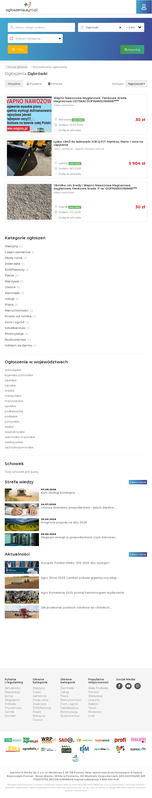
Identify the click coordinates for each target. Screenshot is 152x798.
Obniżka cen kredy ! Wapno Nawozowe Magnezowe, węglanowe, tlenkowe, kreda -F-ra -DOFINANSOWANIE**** (95, 187)
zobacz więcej (138, 482)
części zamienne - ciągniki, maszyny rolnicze (79, 148)
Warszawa (95, 696)
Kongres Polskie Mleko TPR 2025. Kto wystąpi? (75, 563)
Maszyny (39, 688)
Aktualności (13, 688)
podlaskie (11, 416)
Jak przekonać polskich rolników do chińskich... (76, 607)
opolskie (10, 406)
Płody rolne (40, 700)
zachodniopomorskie (19, 447)
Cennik (9, 712)
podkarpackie (14, 411)
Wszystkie (14, 83)
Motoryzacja (68, 712)
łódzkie (10, 390)
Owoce (38, 720)
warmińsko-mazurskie (20, 437)
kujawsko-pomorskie (19, 375)
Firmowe (56, 83)
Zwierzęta (39, 704)
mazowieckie (14, 401)
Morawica (94, 712)
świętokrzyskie (15, 432)
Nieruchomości (70, 700)
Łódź (91, 716)
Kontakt (10, 716)
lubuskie (10, 385)
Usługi (64, 692)
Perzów (93, 692)
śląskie (9, 427)
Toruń (92, 708)
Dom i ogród (69, 704)
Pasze (37, 712)
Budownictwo (70, 716)
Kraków (93, 704)
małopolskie (13, 396)
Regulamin (12, 700)
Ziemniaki (67, 688)
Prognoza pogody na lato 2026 (64, 522)
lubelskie (11, 380)
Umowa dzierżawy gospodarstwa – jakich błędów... (78, 507)
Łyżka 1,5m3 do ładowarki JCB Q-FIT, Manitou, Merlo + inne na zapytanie (98, 143)
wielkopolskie (14, 442)
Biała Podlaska (98, 688)
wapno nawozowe (64, 105)
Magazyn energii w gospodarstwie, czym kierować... (79, 537)
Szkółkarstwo (69, 708)
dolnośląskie (13, 370)
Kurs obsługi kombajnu (58, 492)
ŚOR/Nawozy (42, 708)
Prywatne (35, 83)
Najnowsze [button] (135, 83)
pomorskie (12, 421)
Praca (64, 696)
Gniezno (94, 700)
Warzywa (39, 716)
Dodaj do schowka (69, 130)
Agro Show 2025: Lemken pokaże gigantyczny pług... (79, 578)
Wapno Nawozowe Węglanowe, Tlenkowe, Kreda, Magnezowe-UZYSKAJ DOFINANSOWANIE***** (90, 99)
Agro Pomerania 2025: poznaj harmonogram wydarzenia (82, 592)
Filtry (19, 49)
